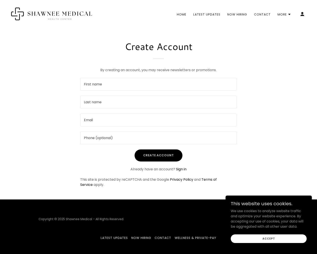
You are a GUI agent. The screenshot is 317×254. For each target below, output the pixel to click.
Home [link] (181, 14)
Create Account (158, 155)
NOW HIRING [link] (237, 14)
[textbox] (158, 84)
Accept (268, 238)
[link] (51, 13)
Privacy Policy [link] (181, 179)
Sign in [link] (181, 169)
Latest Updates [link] (206, 14)
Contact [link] (262, 14)
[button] (284, 14)
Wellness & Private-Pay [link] (195, 238)
